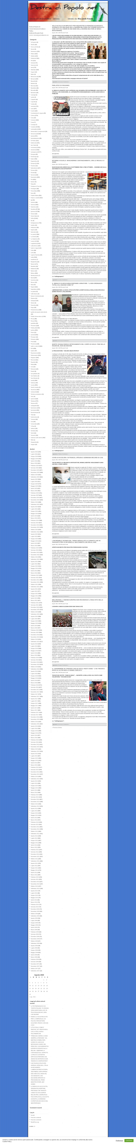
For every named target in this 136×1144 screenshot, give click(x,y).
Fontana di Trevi (35, 186)
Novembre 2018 (35, 664)
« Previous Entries (57, 727)
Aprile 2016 (34, 735)
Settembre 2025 (35, 477)
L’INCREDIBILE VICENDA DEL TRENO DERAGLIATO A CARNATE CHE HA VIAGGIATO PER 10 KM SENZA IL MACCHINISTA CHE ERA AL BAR (76, 541)
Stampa (33, 401)
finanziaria (34, 177)
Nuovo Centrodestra (36, 296)
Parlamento (34, 310)
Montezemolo (34, 275)
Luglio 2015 (34, 756)
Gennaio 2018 (35, 687)
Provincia (33, 344)
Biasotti (33, 81)
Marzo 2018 (34, 682)
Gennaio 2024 (35, 522)
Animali (33, 63)
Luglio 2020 (34, 618)
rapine (32, 350)
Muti (32, 284)
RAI (32, 348)
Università (33, 424)
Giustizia (33, 209)
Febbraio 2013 (35, 822)
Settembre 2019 (35, 641)
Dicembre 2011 (35, 854)
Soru (32, 396)
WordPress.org (35, 1122)
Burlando (33, 92)
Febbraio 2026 (35, 465)
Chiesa (33, 115)
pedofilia (33, 323)
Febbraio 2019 (35, 657)
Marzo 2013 (34, 820)
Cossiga (33, 124)
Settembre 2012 (35, 833)
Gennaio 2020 (35, 632)
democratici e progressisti (38, 131)
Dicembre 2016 (35, 717)
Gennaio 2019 (35, 660)
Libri (32, 252)
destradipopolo (35, 138)
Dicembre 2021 (35, 580)
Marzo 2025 (34, 490)
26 (35, 991)
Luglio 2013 (34, 811)
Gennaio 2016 (35, 742)
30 (47, 991)
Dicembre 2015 (35, 744)
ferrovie (33, 175)
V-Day (32, 426)
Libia (32, 250)
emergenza (34, 152)
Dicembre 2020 (35, 607)
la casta (33, 234)
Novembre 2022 (35, 554)
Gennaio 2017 (35, 714)
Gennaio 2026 (35, 468)
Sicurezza (33, 389)
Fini (32, 179)
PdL (32, 321)
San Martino (34, 376)
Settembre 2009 (35, 916)
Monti (32, 278)
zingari (33, 444)
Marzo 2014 (34, 792)
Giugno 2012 (34, 840)
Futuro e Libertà (35, 198)
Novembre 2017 (35, 692)
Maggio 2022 (34, 568)
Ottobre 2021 (34, 584)
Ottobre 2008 (34, 941)
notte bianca (34, 294)
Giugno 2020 (34, 621)
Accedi (33, 1115)
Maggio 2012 (34, 843)
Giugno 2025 (34, 484)
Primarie (33, 339)
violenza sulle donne (36, 437)
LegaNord (33, 243)
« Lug (30, 997)
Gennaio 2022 (35, 577)
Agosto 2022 (34, 561)
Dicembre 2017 (35, 689)
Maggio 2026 (34, 458)
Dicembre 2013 (35, 799)
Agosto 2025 (34, 479)
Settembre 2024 (35, 504)
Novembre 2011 (35, 856)
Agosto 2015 (34, 753)
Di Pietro (33, 140)
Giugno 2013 (34, 813)
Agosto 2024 (34, 506)
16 (47, 985)
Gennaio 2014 (35, 797)
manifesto (33, 259)
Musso (32, 282)
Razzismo (33, 353)
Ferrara (33, 170)
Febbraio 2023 (35, 548)
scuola (59, 279)
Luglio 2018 (34, 673)
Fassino (33, 165)
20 (38, 988)
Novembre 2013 (35, 801)
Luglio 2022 (34, 564)
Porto (32, 332)
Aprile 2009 (34, 927)
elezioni (33, 149)
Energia (33, 154)
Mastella (33, 266)
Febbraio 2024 (35, 520)
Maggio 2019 (34, 650)
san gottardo (34, 373)
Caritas (33, 104)
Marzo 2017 (34, 710)
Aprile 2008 (34, 955)
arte (32, 67)
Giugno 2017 (34, 703)
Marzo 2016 (34, 737)
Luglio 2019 (34, 646)
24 (30, 991)
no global (33, 291)
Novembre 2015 (35, 746)
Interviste (33, 232)
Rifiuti (32, 364)
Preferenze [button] (119, 1140)
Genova (33, 204)
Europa (60, 665)
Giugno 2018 (34, 676)
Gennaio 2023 (35, 550)
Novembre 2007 (35, 966)
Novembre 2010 (35, 884)
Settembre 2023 (35, 532)
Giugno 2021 (34, 593)
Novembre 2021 (35, 582)
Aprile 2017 (34, 708)
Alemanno (33, 51)
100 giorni (33, 42)
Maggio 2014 (34, 788)
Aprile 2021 (34, 598)
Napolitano (34, 289)
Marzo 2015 (34, 765)
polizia (32, 330)
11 (32, 985)
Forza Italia (34, 191)
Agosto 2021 (34, 589)
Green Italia (34, 216)
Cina (32, 117)
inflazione (33, 227)
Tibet (32, 414)
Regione (33, 357)
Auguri (32, 72)
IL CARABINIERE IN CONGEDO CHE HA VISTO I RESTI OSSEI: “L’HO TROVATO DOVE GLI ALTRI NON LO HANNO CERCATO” (78, 669)
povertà (33, 334)
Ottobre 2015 (34, 749)
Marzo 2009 (34, 929)
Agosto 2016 (34, 726)
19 (35, 988)
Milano (33, 273)
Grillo (32, 218)
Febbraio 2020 (35, 630)
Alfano (32, 53)
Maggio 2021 (34, 596)
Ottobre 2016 (34, 721)
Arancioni (33, 65)
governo (33, 211)
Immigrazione (34, 223)
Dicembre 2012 (35, 827)
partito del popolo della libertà (39, 312)
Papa (32, 307)
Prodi (32, 341)
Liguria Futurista (35, 255)
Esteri (32, 159)
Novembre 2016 (35, 719)
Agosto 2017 (34, 698)
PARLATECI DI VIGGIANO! (60, 85)
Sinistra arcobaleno (36, 394)
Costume (33, 127)
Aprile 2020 (34, 625)
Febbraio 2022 (35, 575)
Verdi (32, 433)
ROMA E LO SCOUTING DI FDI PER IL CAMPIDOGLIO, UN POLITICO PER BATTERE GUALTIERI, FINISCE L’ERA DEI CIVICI (39, 1021)
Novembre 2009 (35, 911)
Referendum (34, 355)
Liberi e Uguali (35, 248)
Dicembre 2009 (35, 909)
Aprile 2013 (34, 817)
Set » (34, 997)
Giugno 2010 (34, 895)
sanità (32, 380)
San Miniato (34, 378)
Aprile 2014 (34, 790)
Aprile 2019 (34, 653)
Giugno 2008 (34, 950)
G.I (34, 1126)
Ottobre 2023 (34, 529)
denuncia (60, 81)
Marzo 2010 (34, 902)
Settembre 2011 (35, 861)
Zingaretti (33, 442)
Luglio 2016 (34, 728)
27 (38, 991)
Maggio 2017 (34, 705)
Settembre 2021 (35, 586)
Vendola (33, 430)
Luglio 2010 (34, 893)
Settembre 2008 (35, 943)
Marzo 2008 (34, 957)
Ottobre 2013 (34, 804)
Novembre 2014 (35, 774)
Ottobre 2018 (34, 666)
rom (32, 366)
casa (32, 108)
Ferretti (33, 172)
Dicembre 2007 (35, 964)
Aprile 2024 (34, 516)
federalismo (34, 168)
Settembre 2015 (35, 751)
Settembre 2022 (35, 559)
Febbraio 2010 (35, 904)
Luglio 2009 (34, 920)
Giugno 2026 (34, 456)
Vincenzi (33, 435)
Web (32, 440)
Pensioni (33, 325)
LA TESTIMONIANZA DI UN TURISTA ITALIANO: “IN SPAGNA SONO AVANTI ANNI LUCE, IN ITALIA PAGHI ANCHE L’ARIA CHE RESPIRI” (40, 1010)
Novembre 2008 (35, 939)
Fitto (32, 184)
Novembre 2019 (35, 637)
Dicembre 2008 (35, 936)
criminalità (33, 129)
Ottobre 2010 (34, 886)
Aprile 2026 (34, 461)
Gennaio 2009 (35, 934)
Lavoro (33, 241)
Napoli (32, 287)
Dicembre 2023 (35, 525)
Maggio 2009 (34, 925)
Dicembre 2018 (35, 662)
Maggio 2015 (34, 760)
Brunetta (33, 90)
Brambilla (33, 88)
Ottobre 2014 (34, 776)
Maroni (33, 264)
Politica (59, 454)
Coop (32, 122)
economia (33, 147)
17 (30, 988)
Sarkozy (33, 382)
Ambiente (33, 58)
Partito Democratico (36, 316)
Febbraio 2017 (35, 712)
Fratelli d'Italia (34, 195)
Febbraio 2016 (35, 740)
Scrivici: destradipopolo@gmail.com (39, 35)
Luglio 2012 (34, 838)
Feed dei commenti (36, 1120)
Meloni (33, 271)
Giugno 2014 (34, 785)
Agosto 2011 (34, 863)
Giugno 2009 (34, 923)
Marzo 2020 (34, 628)
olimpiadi (33, 300)
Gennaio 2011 (35, 879)
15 (44, 985)
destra (32, 136)
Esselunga (34, 156)
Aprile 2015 (34, 762)
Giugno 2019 (34, 648)
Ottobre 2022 (34, 557)
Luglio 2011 (34, 865)
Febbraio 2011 (35, 877)
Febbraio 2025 (35, 493)
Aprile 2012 (34, 845)
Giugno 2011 (34, 868)
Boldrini (33, 83)
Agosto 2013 (34, 808)
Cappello (33, 99)
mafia (32, 257)
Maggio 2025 (34, 486)
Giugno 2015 (34, 758)
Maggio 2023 (34, 541)
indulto (33, 225)
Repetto (33, 362)
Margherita (34, 262)
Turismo (33, 419)
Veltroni (33, 428)
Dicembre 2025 (35, 470)
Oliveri (32, 303)
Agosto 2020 (34, 616)
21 (41, 988)
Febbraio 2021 (35, 602)
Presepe (33, 337)
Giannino (33, 207)
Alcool (32, 49)
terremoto (33, 410)
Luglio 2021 (34, 591)
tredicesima (34, 417)
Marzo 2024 (34, 518)
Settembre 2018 (35, 669)
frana (32, 193)
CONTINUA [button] (129, 1140)
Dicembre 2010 (35, 881)
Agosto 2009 (34, 918)
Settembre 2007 (35, 971)
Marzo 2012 (34, 847)
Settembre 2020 (35, 614)
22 (44, 988)
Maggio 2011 (34, 870)
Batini (32, 74)
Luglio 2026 (34, 454)
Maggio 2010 (34, 897)
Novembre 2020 (35, 609)
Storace (33, 403)
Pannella (33, 305)
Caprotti (33, 101)
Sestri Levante (35, 387)
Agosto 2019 (34, 644)
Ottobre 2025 (34, 474)
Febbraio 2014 (35, 795)
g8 (31, 200)
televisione (34, 408)
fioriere (33, 181)
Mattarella (33, 268)
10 (30, 985)
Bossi (32, 85)
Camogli (33, 95)
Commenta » (66, 81)
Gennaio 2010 (35, 907)
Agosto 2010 (34, 891)
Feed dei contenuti (36, 1117)
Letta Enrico (34, 246)
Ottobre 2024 (34, 502)
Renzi (32, 360)
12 (35, 985)
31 (30, 994)
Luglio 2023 (34, 536)
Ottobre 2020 (34, 612)
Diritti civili (33, 143)
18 (33, 988)
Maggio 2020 (34, 623)
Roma (32, 369)
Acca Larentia (34, 47)
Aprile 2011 (34, 872)
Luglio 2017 (34, 701)
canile (32, 97)
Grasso (33, 214)
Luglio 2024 (34, 509)
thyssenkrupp (34, 412)
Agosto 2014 (34, 781)
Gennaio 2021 (35, 605)
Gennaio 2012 (35, 852)
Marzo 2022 (34, 573)
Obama (33, 298)
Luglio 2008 (34, 948)
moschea (33, 280)
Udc (32, 421)
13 (38, 985)
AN (32, 60)
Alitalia (33, 56)
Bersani (33, 79)
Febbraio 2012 (35, 849)
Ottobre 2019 (34, 639)
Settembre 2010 (35, 888)
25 (33, 991)
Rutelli (32, 371)
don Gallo (33, 145)
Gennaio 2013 (35, 824)
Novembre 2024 (35, 500)
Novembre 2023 (35, 527)
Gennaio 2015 (35, 769)
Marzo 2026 (34, 463)
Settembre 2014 (35, 778)
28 (41, 991)
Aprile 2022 (34, 570)
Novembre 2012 (35, 829)
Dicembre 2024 (35, 497)
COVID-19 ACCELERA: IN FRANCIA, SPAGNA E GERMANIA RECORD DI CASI (77, 457)
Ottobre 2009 (34, 913)
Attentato (33, 69)
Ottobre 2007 (34, 968)
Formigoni (33, 188)
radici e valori (34, 346)
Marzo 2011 (34, 875)
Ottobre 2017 (34, 694)
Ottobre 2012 (34, 831)
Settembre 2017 (35, 696)
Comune (33, 120)
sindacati (33, 392)
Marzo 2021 (34, 600)
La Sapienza (34, 239)
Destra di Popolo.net (68, 13)
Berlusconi (34, 76)
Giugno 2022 (34, 566)
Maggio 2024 (34, 513)
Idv (31, 220)
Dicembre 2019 (35, 634)
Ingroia (33, 230)
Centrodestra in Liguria (37, 113)
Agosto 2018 (34, 671)
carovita (33, 106)
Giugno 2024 (34, 511)
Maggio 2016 (34, 733)
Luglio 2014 (34, 783)
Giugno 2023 (34, 538)
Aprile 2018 (34, 680)
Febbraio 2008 (35, 959)
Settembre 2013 (35, 806)
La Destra (33, 236)
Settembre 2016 (35, 724)
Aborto (32, 44)
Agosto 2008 (34, 945)
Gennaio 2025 (35, 495)
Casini (32, 111)
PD (32, 318)
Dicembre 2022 (35, 552)
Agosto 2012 (34, 836)
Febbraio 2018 (35, 685)
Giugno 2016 (34, 730)
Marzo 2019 (34, 655)
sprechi (33, 398)
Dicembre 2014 (35, 772)
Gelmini (33, 202)
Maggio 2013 (34, 815)
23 (47, 988)
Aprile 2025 (34, 488)
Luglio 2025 (34, 481)
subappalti (34, 405)
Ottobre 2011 (34, 859)
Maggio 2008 (34, 952)
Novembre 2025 (35, 472)
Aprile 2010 (34, 900)
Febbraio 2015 (35, 767)
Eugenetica (34, 161)
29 (44, 991)
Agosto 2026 (34, 452)
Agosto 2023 (34, 534)
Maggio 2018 (34, 678)
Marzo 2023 (34, 545)
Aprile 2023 (34, 543)
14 (41, 985)
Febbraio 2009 (35, 932)
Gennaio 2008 (35, 961)
